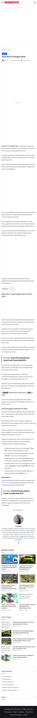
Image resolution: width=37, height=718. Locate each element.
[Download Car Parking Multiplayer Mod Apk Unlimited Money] (27, 559)
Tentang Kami (8, 712)
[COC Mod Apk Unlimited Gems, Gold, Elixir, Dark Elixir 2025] (27, 578)
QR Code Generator (8, 684)
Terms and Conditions (16, 715)
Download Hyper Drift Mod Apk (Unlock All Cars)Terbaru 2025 (27, 606)
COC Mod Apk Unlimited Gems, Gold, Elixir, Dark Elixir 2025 (26, 586)
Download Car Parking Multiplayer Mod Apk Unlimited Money (26, 567)
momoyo (6, 60)
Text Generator (7, 676)
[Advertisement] (18, 27)
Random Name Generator (10, 690)
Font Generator (7, 679)
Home (5, 50)
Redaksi (15, 712)
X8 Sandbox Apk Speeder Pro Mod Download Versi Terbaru (9, 567)
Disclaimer (21, 712)
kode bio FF (5, 482)
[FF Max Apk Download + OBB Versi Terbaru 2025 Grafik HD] (9, 598)
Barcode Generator (8, 682)
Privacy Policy (29, 712)
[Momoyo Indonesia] (11, 2)
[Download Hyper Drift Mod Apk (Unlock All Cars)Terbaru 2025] (27, 598)
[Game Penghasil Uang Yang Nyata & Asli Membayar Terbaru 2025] (9, 578)
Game (9, 50)
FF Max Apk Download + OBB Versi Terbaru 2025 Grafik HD (8, 606)
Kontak (25, 715)
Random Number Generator (10, 687)
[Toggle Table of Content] (11, 289)
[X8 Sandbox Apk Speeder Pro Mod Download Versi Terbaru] (9, 559)
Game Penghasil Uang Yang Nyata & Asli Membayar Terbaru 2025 (9, 586)
